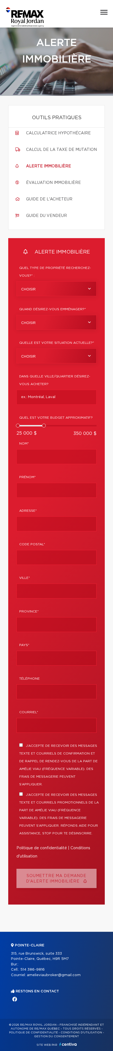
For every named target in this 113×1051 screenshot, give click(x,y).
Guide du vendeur (46, 216)
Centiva (68, 1044)
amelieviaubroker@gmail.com (54, 975)
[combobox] (56, 288)
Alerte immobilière (48, 166)
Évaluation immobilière (53, 183)
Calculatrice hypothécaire (58, 133)
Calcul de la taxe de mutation (61, 150)
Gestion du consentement (56, 1036)
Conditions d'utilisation (81, 1032)
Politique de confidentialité (41, 848)
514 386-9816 (32, 969)
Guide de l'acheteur (49, 199)
